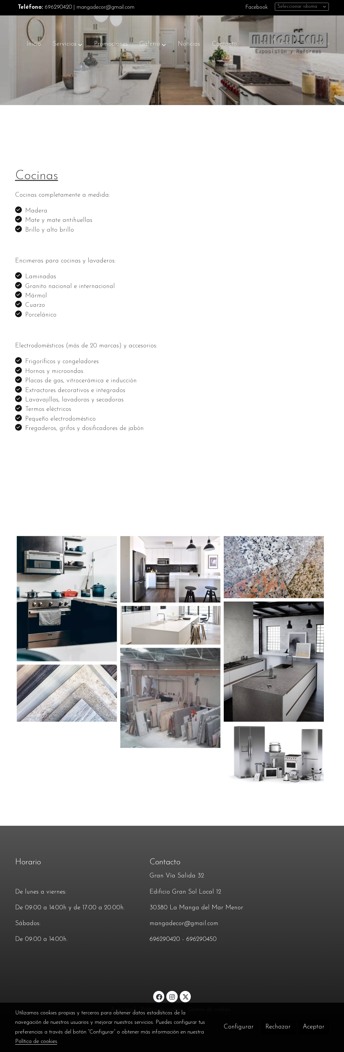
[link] (288, 44)
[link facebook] (159, 996)
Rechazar (278, 1027)
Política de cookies (36, 1041)
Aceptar (314, 1027)
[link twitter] (186, 996)
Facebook (256, 7)
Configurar (239, 1027)
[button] (67, 44)
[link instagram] (172, 996)
